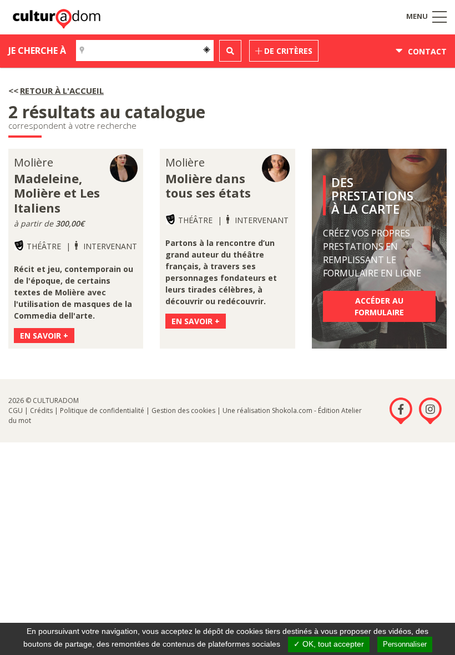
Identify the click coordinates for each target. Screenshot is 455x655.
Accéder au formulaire (379, 306)
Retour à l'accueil (62, 90)
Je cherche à (37, 50)
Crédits (41, 410)
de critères (287, 51)
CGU (15, 410)
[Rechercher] (230, 51)
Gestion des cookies (183, 410)
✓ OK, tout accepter (329, 643)
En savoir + (44, 335)
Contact (426, 51)
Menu (417, 16)
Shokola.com (292, 410)
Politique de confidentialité (102, 410)
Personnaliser (405, 644)
